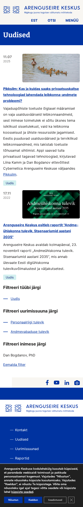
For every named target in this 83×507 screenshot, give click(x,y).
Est (34, 20)
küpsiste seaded (22, 492)
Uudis (10, 183)
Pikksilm (9, 174)
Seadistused (55, 500)
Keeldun (33, 500)
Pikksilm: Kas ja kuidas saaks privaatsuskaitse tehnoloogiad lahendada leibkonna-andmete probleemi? (41, 95)
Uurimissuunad (27, 449)
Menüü (72, 20)
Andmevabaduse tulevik (30, 331)
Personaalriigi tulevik (27, 322)
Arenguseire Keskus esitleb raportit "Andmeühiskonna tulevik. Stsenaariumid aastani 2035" (40, 231)
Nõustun (13, 500)
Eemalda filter (14, 364)
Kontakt (21, 430)
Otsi (52, 20)
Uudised (21, 439)
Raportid (22, 458)
